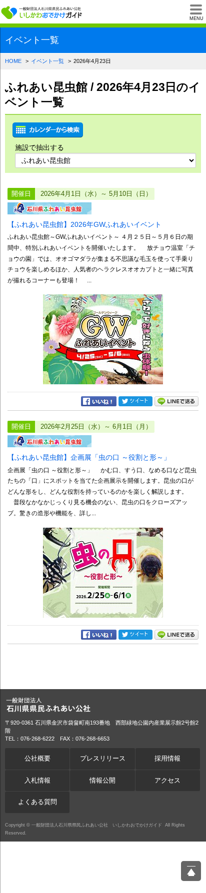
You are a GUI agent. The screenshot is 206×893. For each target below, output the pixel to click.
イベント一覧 (47, 61)
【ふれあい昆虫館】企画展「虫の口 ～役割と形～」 (89, 457)
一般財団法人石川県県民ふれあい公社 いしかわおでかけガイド (42, 12)
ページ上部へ (191, 871)
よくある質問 (37, 802)
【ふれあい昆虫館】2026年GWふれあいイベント (85, 224)
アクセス (167, 780)
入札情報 (37, 780)
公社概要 (37, 758)
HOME (13, 61)
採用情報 (167, 758)
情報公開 (103, 780)
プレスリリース (103, 758)
